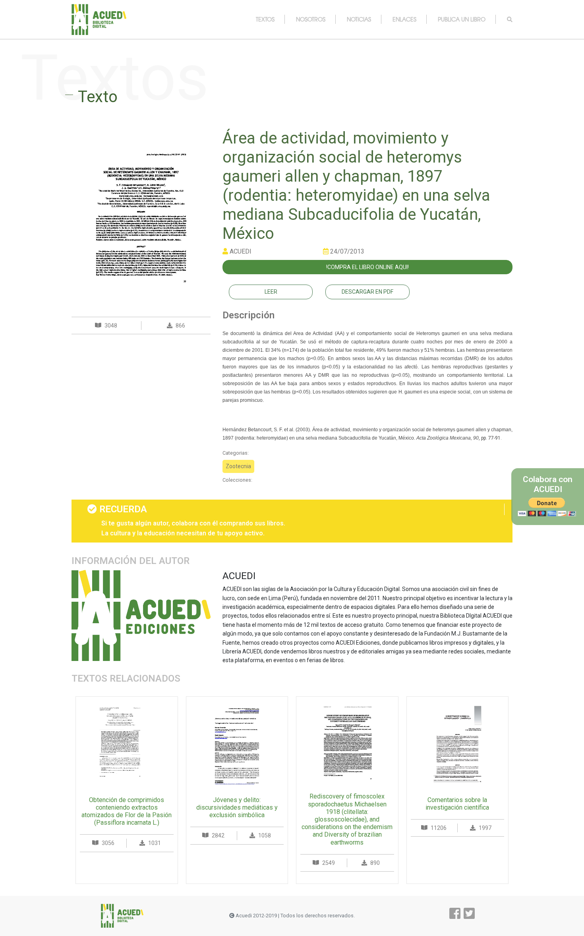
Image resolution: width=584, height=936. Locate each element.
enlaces (404, 19)
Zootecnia (238, 466)
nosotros (310, 19)
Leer (271, 292)
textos (265, 19)
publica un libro (461, 19)
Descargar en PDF (367, 292)
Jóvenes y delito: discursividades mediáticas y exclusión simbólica (237, 807)
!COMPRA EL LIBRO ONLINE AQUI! (367, 267)
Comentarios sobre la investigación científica (457, 803)
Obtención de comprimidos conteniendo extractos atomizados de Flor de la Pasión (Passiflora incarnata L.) (126, 811)
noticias (359, 19)
